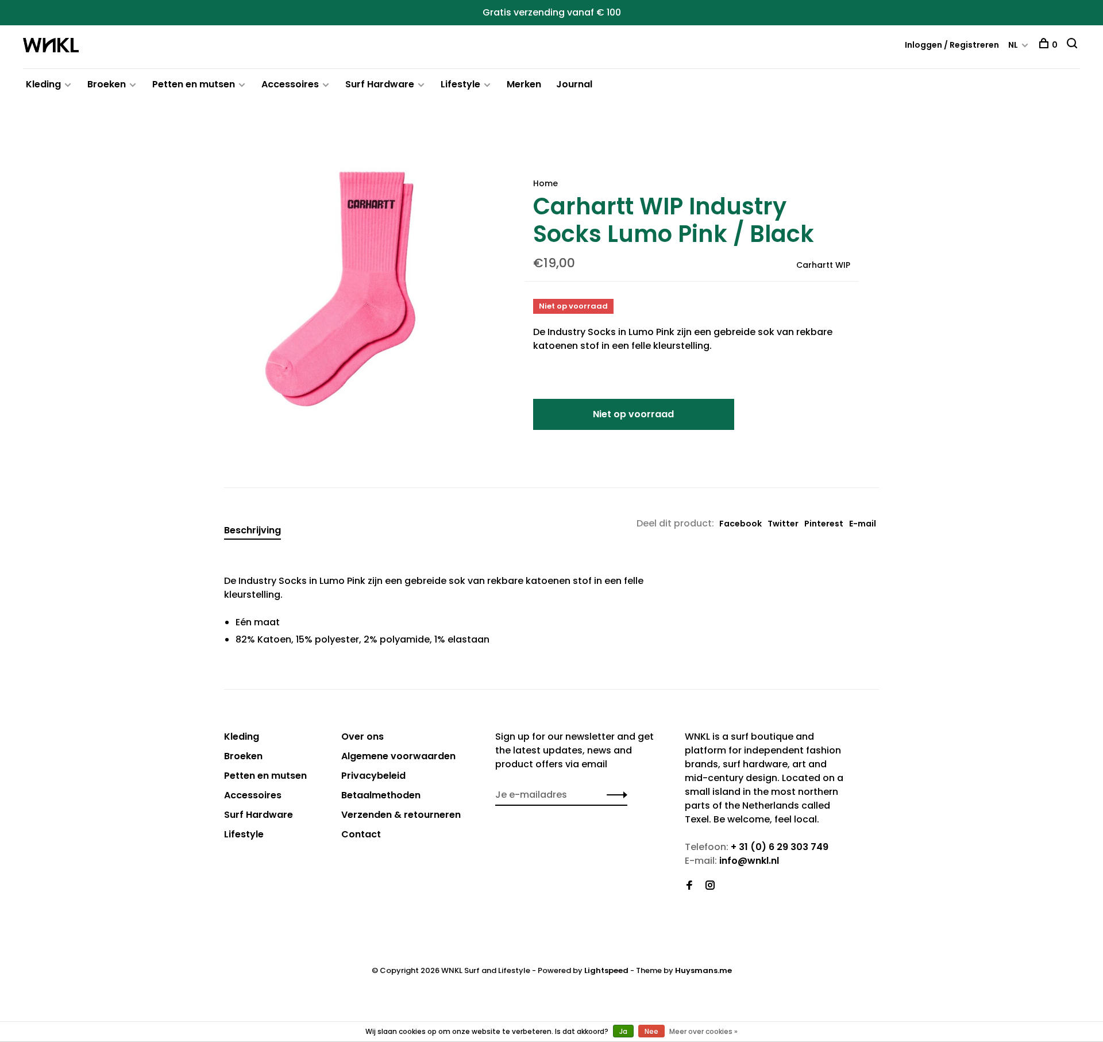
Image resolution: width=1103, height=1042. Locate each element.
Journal (574, 84)
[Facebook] (689, 886)
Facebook (740, 523)
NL (1013, 45)
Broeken (106, 84)
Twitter (783, 523)
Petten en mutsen (193, 84)
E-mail (862, 523)
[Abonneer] (613, 795)
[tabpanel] (355, 289)
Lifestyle (460, 84)
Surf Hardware (379, 84)
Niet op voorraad (633, 414)
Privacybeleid (373, 775)
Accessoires (290, 84)
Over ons (362, 736)
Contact (361, 834)
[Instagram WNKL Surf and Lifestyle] (710, 886)
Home (545, 183)
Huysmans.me (703, 970)
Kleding (43, 84)
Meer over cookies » (703, 1031)
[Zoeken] (1073, 45)
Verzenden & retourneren (401, 814)
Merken (524, 84)
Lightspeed (606, 970)
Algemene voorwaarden (398, 756)
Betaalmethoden (381, 795)
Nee (651, 1031)
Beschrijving (252, 530)
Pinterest (823, 523)
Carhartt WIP (823, 265)
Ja (623, 1031)
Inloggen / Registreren (952, 45)
